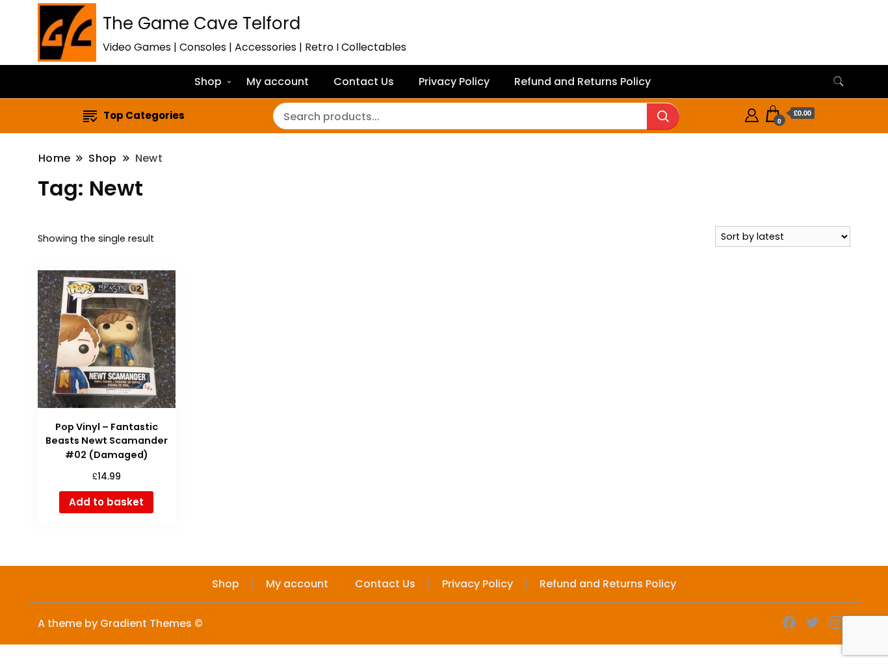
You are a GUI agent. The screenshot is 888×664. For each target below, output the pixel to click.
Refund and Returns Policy (582, 81)
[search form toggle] (838, 82)
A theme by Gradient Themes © (120, 623)
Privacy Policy (454, 81)
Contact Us (363, 81)
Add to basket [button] (106, 502)
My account (277, 81)
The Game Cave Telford (201, 23)
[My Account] (752, 113)
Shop (208, 81)
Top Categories (144, 115)
